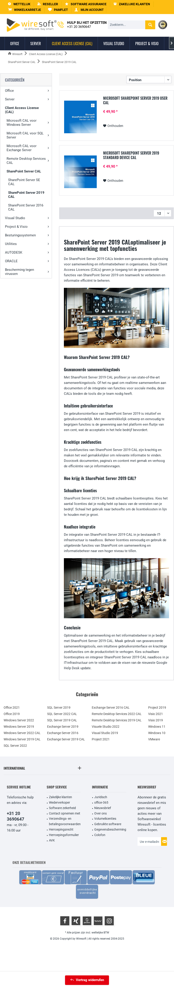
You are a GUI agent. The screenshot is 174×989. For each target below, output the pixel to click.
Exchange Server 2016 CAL (111, 707)
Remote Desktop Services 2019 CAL (117, 720)
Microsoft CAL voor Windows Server (21, 123)
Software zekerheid (62, 808)
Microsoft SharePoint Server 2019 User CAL (135, 100)
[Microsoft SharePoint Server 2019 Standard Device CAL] (80, 171)
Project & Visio (16, 227)
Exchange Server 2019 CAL (66, 739)
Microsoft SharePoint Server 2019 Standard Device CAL (131, 155)
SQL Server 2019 (58, 707)
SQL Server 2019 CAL (62, 720)
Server (9, 99)
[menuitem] (25, 10)
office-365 (101, 802)
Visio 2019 (155, 720)
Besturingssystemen (20, 235)
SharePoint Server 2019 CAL (26, 195)
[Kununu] (98, 920)
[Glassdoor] (87, 920)
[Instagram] (109, 920)
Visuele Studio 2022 (105, 726)
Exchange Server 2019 (62, 726)
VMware (154, 739)
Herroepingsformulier (64, 835)
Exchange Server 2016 (62, 733)
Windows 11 (156, 726)
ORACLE (11, 261)
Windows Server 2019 (19, 726)
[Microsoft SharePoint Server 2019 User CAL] (80, 117)
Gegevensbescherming (110, 829)
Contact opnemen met (64, 813)
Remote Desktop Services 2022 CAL (117, 714)
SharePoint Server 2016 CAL (25, 207)
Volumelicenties (105, 818)
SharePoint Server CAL (24, 171)
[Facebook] (64, 920)
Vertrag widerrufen (90, 980)
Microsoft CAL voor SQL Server (25, 135)
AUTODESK (13, 252)
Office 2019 (12, 714)
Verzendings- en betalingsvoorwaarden (65, 821)
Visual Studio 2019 (105, 733)
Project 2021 (101, 739)
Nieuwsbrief (102, 808)
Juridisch (100, 797)
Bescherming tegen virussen (19, 272)
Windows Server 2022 (19, 720)
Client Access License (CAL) (22, 110)
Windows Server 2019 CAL (22, 739)
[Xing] (75, 920)
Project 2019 (157, 707)
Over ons (100, 813)
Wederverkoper (59, 802)
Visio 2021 (155, 714)
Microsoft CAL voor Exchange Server (21, 148)
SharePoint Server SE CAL (24, 182)
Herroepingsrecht (61, 829)
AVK (52, 840)
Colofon (99, 835)
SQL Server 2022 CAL (62, 714)
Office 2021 (12, 707)
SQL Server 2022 (15, 745)
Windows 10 (156, 733)
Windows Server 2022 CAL (22, 733)
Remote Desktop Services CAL (26, 161)
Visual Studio (15, 218)
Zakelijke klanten (60, 797)
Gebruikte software (107, 824)
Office (9, 91)
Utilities (11, 244)
